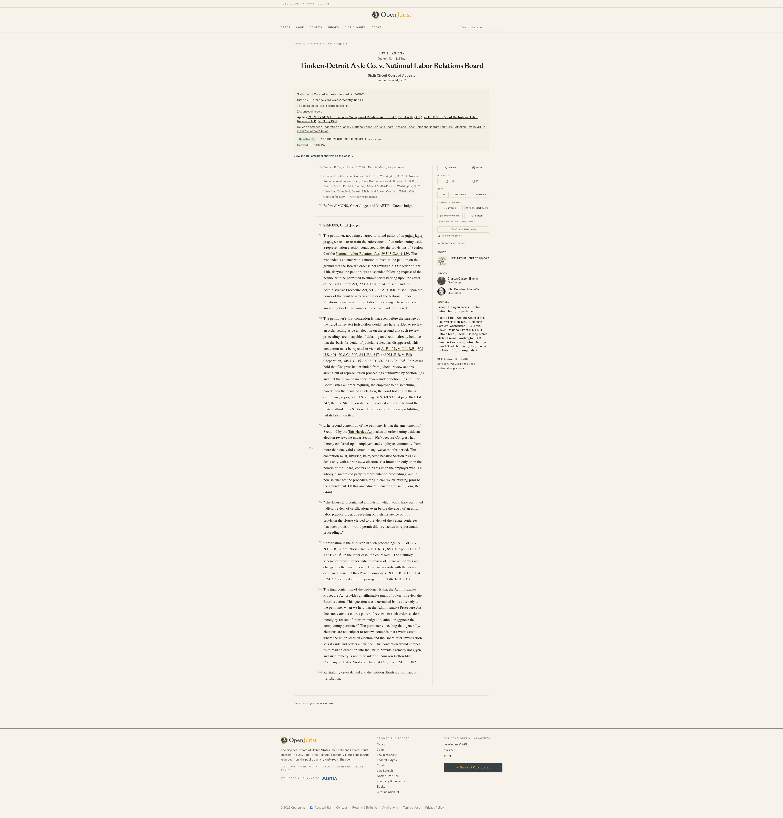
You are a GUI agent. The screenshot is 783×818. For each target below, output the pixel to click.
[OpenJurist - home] (391, 15)
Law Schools (385, 770)
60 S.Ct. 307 (374, 360)
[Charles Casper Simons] (441, 281)
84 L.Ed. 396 (395, 360)
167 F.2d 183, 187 (402, 661)
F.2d (330, 43)
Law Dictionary (386, 755)
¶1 (321, 167)
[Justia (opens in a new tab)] (329, 778)
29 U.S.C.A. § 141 (373, 283)
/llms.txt (449, 750)
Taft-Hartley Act (345, 283)
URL (443, 194)
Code (300, 27)
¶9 (320, 542)
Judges (333, 27)
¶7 (320, 424)
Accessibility (320, 807)
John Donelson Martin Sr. (464, 289)
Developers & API (455, 744)
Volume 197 (317, 43)
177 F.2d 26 (332, 554)
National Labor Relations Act (357, 253)
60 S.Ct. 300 (347, 354)
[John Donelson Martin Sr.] (441, 291)
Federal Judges (387, 760)
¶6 (320, 317)
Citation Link (461, 194)
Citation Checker (388, 792)
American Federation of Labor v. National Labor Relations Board (352, 127)
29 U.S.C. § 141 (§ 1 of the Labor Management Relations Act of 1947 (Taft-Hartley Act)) (364, 117)
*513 (310, 448)
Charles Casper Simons (463, 278)
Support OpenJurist (473, 767)
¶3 (320, 205)
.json (312, 703)
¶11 (319, 671)
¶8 (320, 501)
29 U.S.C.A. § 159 (395, 253)
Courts (316, 27)
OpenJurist (300, 43)
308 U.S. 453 (353, 360)
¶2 (321, 175)
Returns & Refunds (364, 807)
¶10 (319, 588)
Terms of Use (411, 807)
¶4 (320, 224)
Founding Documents (391, 781)
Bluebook (481, 194)
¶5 (320, 234)
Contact (341, 807)
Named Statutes (388, 776)
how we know (373, 139)
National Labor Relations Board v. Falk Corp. (424, 127)
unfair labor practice (450, 368)
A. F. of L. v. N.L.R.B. (398, 348)
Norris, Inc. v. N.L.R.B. (367, 548)
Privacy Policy (434, 807)
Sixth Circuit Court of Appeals (391, 75)
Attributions (390, 807)
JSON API (450, 755)
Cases (285, 27)
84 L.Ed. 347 (369, 354)
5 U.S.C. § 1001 (327, 121)
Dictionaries (355, 27)
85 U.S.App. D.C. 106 (403, 548)
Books (377, 27)
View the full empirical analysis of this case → (324, 156)
